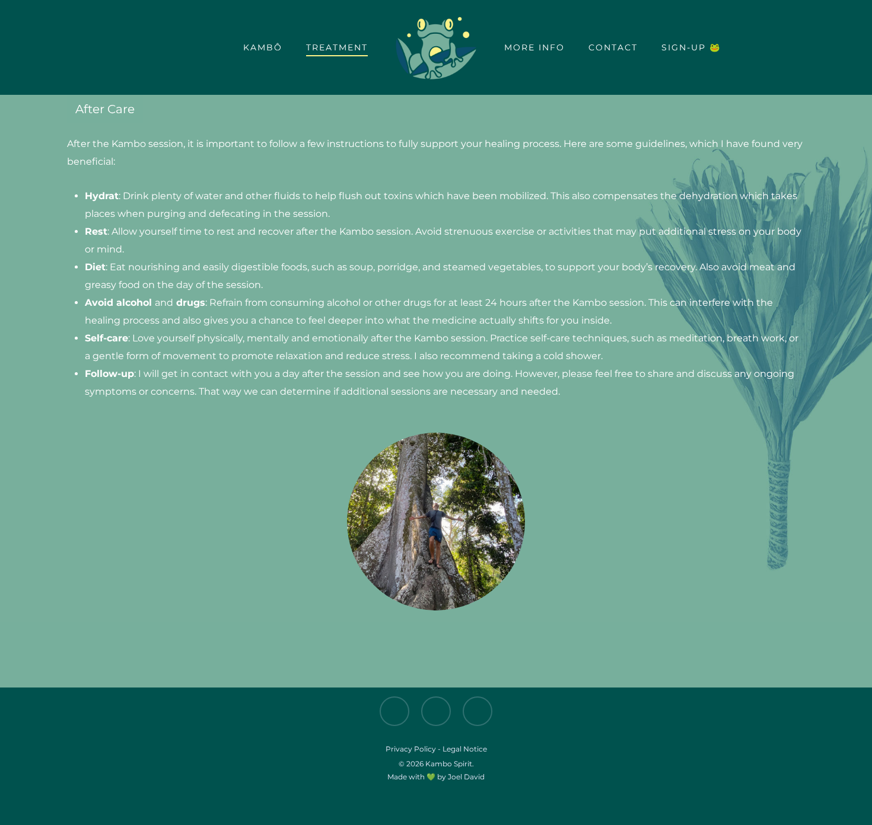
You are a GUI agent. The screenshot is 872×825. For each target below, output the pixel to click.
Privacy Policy (411, 748)
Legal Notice (465, 748)
